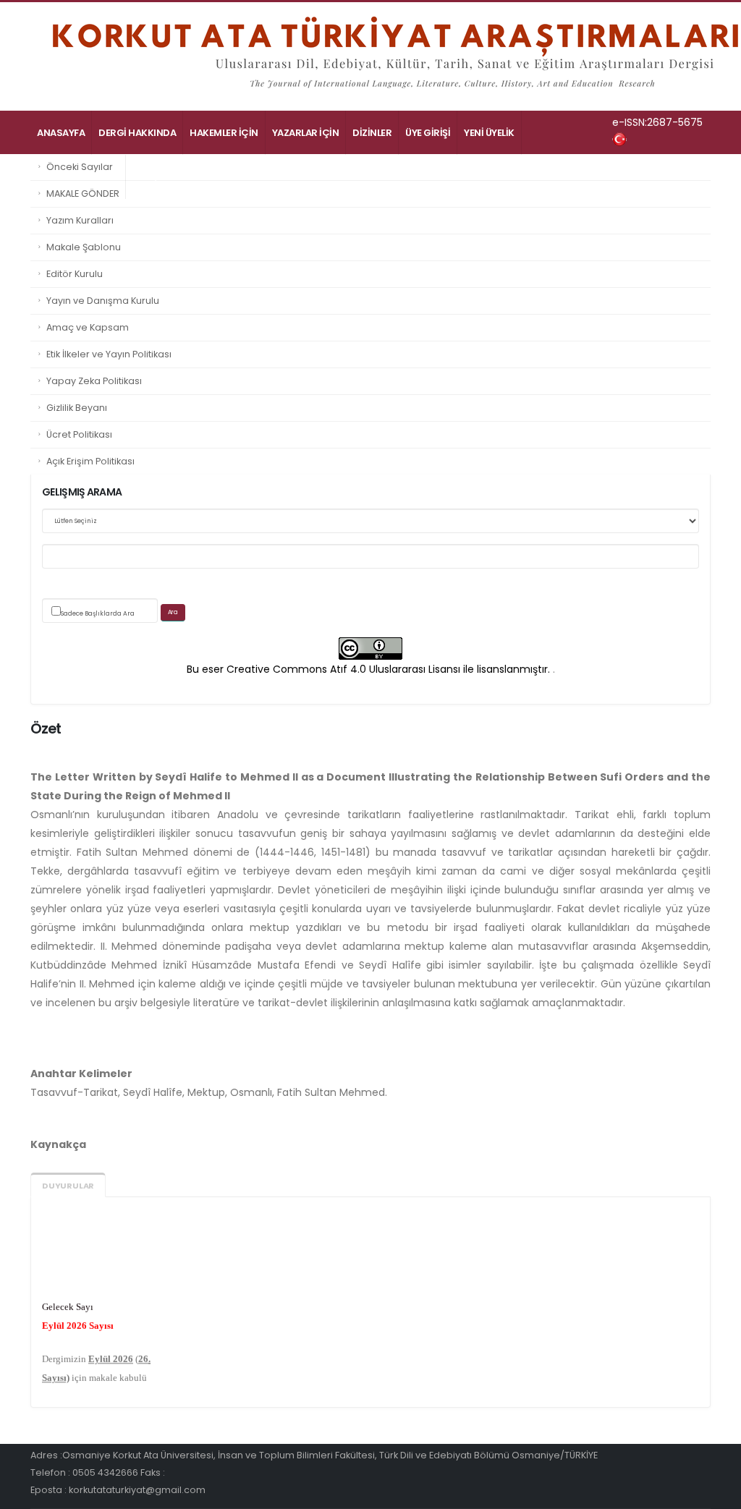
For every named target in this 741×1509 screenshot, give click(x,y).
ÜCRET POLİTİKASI (78, 177)
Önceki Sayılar (79, 167)
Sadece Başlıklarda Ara (98, 613)
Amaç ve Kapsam (87, 327)
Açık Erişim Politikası (90, 461)
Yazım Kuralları (80, 220)
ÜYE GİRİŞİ (427, 133)
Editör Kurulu (74, 274)
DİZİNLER (371, 133)
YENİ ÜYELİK (489, 133)
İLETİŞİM (150, 177)
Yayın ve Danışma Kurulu (102, 300)
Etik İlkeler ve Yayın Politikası (109, 354)
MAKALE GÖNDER (82, 193)
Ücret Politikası (79, 434)
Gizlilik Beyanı (76, 407)
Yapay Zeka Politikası (94, 381)
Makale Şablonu (83, 247)
